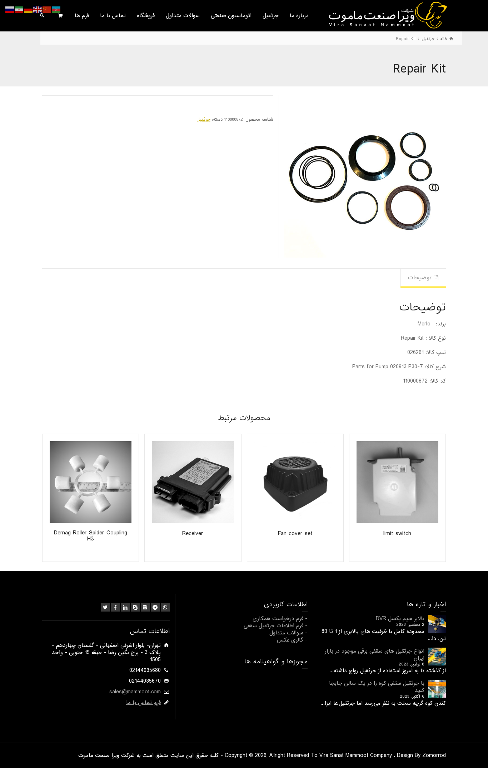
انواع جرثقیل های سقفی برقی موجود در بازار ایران (374, 655)
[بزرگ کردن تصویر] (365, 176)
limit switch (397, 533)
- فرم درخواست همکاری (280, 618)
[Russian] (10, 9)
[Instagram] (145, 607)
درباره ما (299, 15)
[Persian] (19, 9)
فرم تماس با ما (143, 702)
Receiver (192, 533)
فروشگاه (146, 15)
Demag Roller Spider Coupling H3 (90, 535)
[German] (28, 9)
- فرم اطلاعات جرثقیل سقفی (276, 626)
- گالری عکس (292, 640)
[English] (38, 9)
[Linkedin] (125, 607)
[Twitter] (105, 607)
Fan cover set (295, 533)
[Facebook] (115, 607)
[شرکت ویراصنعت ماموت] (387, 15)
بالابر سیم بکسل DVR (400, 618)
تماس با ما (113, 15)
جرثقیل (271, 15)
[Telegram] (155, 607)
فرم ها (82, 15)
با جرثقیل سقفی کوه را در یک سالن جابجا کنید (376, 687)
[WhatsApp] (165, 607)
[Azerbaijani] (56, 9)
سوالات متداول (183, 15)
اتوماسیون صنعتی (231, 15)
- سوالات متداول (288, 633)
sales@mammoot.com (135, 692)
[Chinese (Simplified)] (47, 9)
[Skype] (135, 607)
